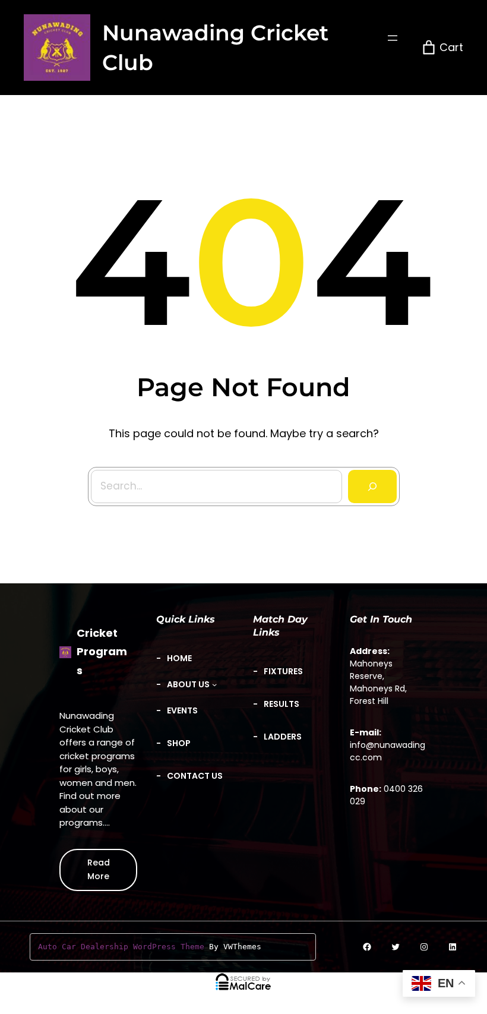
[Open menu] (392, 38)
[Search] (372, 486)
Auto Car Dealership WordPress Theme (121, 946)
